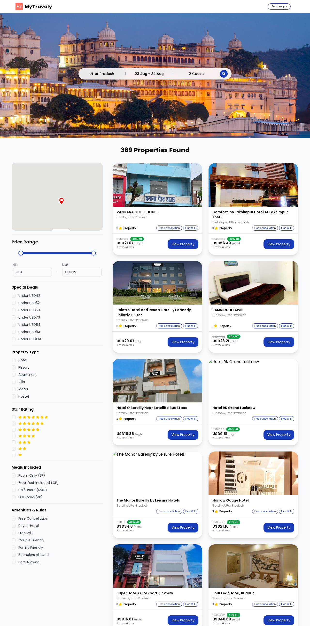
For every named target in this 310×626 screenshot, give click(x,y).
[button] (157, 185)
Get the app (279, 6)
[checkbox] (14, 296)
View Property (182, 244)
